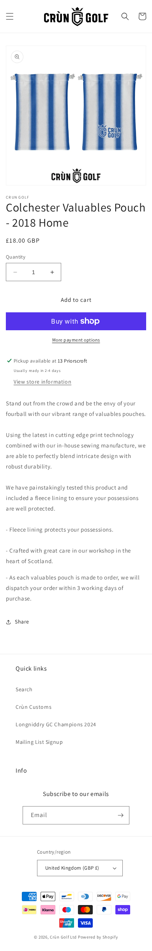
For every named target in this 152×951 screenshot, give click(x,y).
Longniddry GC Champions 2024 (56, 724)
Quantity (15, 257)
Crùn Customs (33, 706)
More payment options (76, 340)
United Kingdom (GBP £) (72, 868)
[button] (9, 16)
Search (24, 689)
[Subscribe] (120, 815)
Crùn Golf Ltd (63, 937)
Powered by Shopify (98, 937)
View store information (42, 381)
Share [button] (22, 621)
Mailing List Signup (39, 741)
